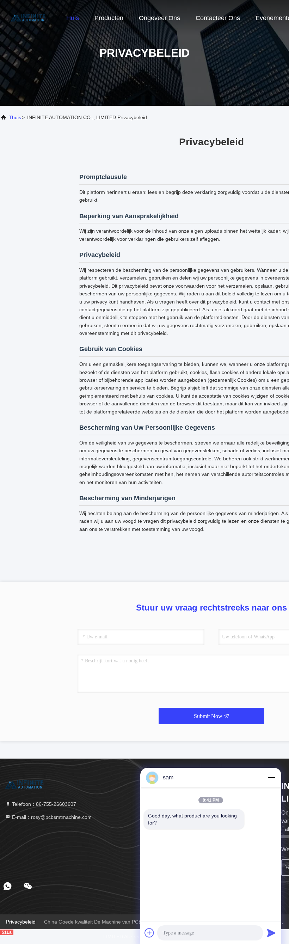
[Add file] (149, 932)
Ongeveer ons (159, 18)
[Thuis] (28, 17)
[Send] (271, 932)
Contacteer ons (218, 18)
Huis (72, 18)
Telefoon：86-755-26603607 (43, 804)
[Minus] (271, 777)
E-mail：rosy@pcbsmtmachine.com (51, 817)
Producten (108, 18)
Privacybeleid (21, 922)
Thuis (15, 117)
